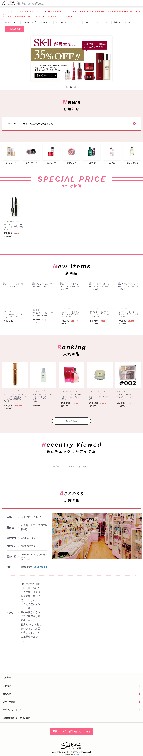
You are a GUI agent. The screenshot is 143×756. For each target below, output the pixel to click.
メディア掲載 (9, 702)
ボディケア (61, 22)
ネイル (88, 22)
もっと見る (71, 420)
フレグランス (102, 22)
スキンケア (46, 22)
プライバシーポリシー (13, 710)
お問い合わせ (14, 29)
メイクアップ (29, 22)
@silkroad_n (40, 566)
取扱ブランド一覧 (122, 22)
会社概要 (7, 677)
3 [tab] (75, 87)
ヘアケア (76, 22)
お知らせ (7, 694)
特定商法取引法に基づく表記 (16, 718)
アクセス (7, 685)
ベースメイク (11, 22)
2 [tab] (71, 87)
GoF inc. (76, 755)
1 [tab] (67, 87)
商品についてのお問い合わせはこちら (71, 731)
